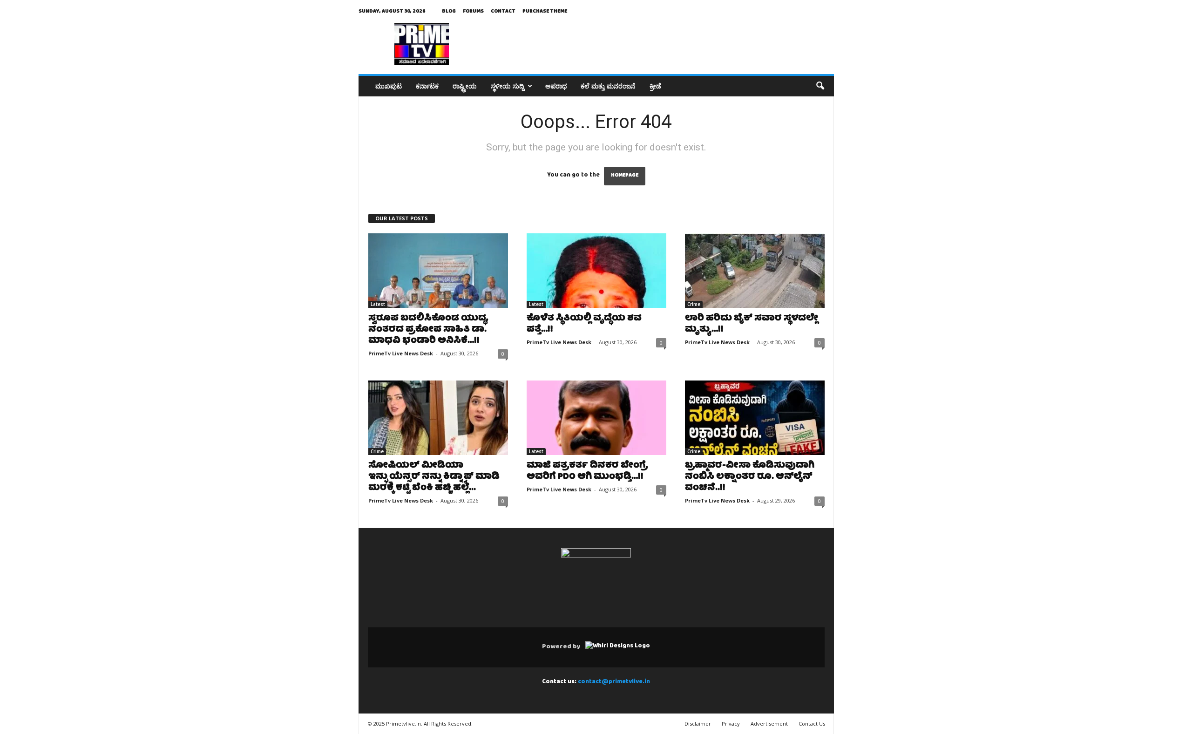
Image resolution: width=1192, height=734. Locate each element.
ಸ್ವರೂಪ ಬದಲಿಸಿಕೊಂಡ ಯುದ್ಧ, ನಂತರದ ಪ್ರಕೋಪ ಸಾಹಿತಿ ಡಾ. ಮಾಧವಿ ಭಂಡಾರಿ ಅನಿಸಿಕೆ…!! (428, 330)
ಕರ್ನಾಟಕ (427, 86)
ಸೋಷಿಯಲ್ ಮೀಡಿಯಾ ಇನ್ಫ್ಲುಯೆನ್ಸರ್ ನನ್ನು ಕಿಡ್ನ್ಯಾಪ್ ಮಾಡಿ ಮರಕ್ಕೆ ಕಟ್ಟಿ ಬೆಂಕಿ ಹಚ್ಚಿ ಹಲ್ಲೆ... (434, 477)
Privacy (731, 723)
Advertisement (769, 723)
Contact (503, 11)
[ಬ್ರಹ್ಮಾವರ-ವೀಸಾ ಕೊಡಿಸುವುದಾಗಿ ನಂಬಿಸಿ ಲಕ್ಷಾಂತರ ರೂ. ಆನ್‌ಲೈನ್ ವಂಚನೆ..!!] (755, 418)
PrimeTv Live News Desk (400, 353)
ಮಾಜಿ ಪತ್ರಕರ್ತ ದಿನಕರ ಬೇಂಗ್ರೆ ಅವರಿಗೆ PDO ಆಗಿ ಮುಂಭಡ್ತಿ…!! (587, 471)
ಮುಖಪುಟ (388, 86)
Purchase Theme (544, 11)
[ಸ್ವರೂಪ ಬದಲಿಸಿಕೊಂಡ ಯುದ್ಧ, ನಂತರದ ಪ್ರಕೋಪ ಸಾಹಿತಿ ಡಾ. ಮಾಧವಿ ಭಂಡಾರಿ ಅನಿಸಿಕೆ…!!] (438, 270)
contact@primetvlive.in (614, 682)
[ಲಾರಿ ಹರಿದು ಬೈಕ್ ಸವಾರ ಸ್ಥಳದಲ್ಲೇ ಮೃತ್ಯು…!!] (755, 270)
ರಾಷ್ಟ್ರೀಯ (465, 86)
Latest (378, 304)
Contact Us (812, 723)
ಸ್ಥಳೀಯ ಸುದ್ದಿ (507, 86)
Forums (473, 11)
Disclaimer (697, 723)
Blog (449, 11)
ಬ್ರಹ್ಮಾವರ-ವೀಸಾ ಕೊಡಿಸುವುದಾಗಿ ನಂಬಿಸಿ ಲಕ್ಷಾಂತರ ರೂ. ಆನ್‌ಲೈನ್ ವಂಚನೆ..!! (749, 477)
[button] (820, 86)
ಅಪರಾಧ (556, 86)
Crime (693, 304)
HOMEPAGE (624, 176)
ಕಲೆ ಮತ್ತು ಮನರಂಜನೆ (608, 86)
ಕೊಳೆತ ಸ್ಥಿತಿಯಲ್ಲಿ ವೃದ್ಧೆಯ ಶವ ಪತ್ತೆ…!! (584, 324)
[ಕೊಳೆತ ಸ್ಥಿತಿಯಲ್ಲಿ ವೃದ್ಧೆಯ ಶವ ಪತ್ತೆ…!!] (596, 270)
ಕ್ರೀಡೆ (655, 86)
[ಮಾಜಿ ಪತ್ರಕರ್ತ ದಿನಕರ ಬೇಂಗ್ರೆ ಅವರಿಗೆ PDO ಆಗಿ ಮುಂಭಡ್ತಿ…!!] (596, 418)
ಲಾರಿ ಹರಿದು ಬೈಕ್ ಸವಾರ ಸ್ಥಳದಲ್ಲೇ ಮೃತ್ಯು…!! (751, 324)
